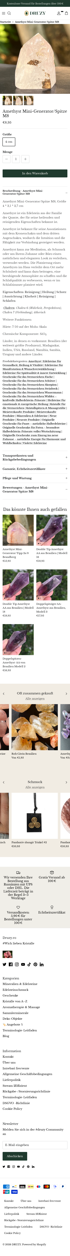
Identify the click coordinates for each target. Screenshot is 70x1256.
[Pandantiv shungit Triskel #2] (35, 816)
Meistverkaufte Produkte (19, 411)
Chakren (8, 308)
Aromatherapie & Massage (21, 1007)
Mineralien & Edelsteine (32, 415)
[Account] (58, 13)
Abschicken (15, 1156)
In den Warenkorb (35, 173)
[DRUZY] (35, 13)
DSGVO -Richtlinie (16, 1103)
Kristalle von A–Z (15, 1001)
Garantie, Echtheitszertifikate (24, 469)
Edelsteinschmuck (15, 990)
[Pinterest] (35, 964)
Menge (8, 152)
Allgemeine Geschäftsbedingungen (27, 1074)
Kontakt (8, 1056)
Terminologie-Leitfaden (20, 1030)
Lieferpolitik (12, 1080)
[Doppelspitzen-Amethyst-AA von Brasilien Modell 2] (18, 639)
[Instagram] (17, 964)
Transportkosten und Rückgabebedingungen (19, 457)
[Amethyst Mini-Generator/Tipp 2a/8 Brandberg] (18, 530)
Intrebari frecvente (16, 1068)
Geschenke (10, 995)
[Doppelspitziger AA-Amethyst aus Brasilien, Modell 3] (51, 584)
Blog (6, 1036)
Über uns (9, 1062)
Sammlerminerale (15, 1013)
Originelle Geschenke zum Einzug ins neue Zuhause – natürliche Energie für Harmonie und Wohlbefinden (34, 439)
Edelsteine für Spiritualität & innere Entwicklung (34, 372)
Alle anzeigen (35, 698)
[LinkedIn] (41, 964)
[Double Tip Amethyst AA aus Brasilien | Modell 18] (18, 584)
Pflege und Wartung (17, 478)
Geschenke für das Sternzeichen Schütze (29, 380)
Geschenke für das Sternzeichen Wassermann (32, 392)
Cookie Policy (12, 1109)
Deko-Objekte (12, 1018)
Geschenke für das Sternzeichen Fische (28, 376)
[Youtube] (23, 964)
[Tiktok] (29, 964)
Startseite (5, 21)
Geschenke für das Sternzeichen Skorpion (30, 384)
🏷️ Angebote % (13, 1024)
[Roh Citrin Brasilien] (35, 727)
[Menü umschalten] (3, 13)
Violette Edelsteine (35, 443)
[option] (35, 59)
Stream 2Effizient (15, 1086)
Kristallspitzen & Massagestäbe (46, 408)
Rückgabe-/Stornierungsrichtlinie (26, 1091)
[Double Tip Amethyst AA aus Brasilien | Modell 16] (51, 530)
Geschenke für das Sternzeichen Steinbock (30, 388)
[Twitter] (4, 964)
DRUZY (16, 1244)
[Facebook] (11, 964)
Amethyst (34, 361)
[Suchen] (10, 13)
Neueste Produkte (28, 419)
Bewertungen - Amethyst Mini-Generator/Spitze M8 (25, 489)
